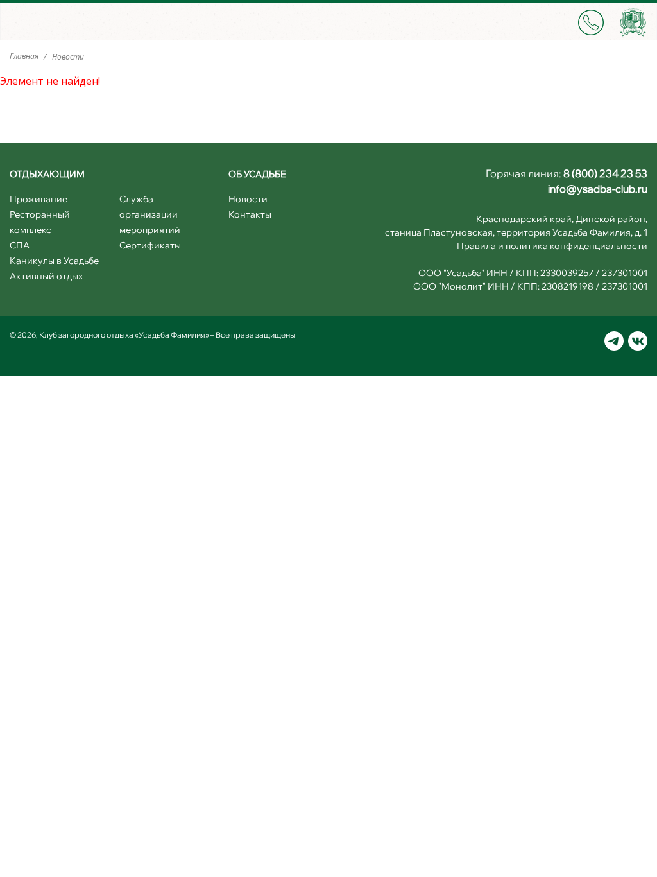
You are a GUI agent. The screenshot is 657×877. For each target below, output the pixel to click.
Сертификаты (150, 245)
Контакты (249, 214)
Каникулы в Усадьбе (54, 260)
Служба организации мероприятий (149, 214)
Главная (25, 56)
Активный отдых (46, 276)
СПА (20, 245)
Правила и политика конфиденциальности (552, 246)
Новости (248, 199)
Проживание (38, 199)
